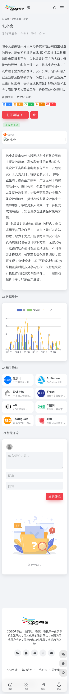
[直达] (31, 380)
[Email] (51, 653)
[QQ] (26, 653)
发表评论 (54, 496)
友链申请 (12, 670)
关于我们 (57, 670)
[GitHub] (42, 653)
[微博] (34, 653)
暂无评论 (13, 433)
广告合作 (42, 670)
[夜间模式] (63, 673)
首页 (7, 18)
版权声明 (27, 670)
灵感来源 (16, 18)
